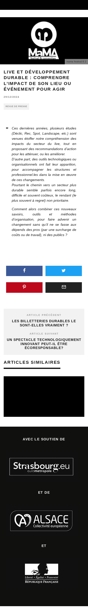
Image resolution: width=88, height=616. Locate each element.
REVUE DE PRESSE (16, 106)
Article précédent (44, 315)
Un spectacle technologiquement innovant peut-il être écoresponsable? (44, 344)
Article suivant (44, 333)
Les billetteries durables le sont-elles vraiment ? (44, 323)
